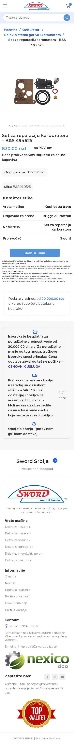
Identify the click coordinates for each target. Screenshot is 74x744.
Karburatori (31, 30)
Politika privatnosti (17, 596)
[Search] (67, 17)
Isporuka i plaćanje (17, 590)
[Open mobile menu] (5, 6)
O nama (10, 576)
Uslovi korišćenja (16, 603)
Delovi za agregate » (19, 547)
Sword (65, 238)
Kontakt (12, 620)
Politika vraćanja (16, 610)
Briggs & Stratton (57, 216)
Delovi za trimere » (18, 533)
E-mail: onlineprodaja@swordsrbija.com (31, 646)
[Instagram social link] (55, 677)
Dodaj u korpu (35, 252)
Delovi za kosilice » (17, 540)
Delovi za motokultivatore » (24, 553)
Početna (11, 30)
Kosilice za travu (58, 207)
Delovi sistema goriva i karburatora (33, 35)
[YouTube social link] (62, 677)
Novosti (10, 583)
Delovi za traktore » (18, 560)
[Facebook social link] (47, 677)
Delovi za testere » (18, 527)
